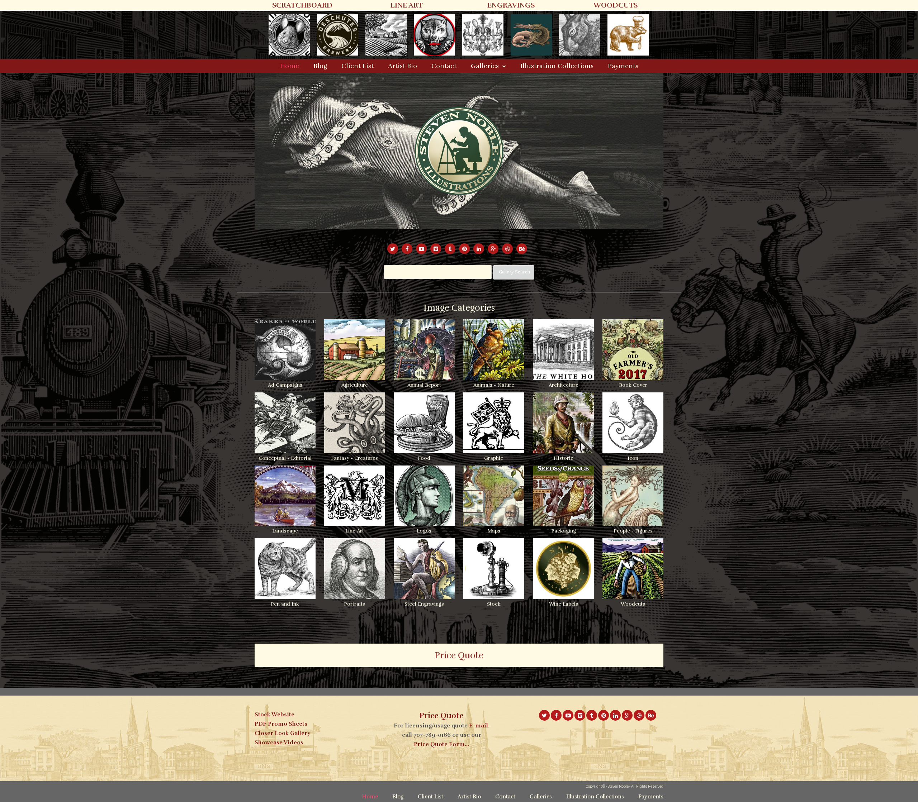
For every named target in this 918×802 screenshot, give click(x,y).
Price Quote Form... (441, 744)
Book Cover (633, 385)
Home (289, 66)
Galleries (485, 66)
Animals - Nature (493, 385)
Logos (424, 531)
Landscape (285, 531)
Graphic (493, 458)
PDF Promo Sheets (281, 723)
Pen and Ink (285, 604)
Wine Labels (563, 604)
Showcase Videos (279, 742)
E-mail (478, 725)
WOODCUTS (615, 5)
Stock (494, 604)
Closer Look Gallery (282, 733)
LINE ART (407, 5)
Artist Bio (402, 66)
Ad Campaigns (285, 385)
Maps (493, 531)
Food (424, 458)
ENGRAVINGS (511, 5)
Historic (563, 458)
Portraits (354, 604)
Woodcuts (633, 604)
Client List (357, 66)
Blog (320, 66)
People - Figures (633, 531)
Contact (443, 66)
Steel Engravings (424, 604)
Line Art (354, 531)
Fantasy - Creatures (354, 458)
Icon (633, 458)
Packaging (563, 531)
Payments (623, 66)
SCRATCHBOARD (302, 5)
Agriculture (354, 385)
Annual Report (424, 385)
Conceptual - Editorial (285, 458)
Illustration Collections (556, 66)
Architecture (563, 385)
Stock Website (274, 714)
